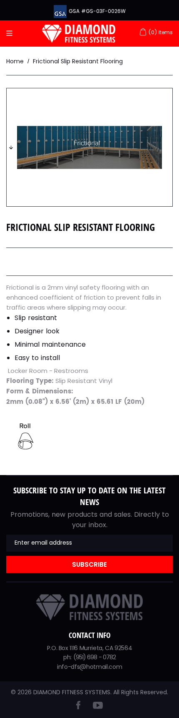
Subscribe (89, 564)
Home (15, 61)
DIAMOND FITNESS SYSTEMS (71, 692)
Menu (11, 33)
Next (11, 147)
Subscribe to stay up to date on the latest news (89, 496)
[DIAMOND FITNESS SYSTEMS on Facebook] (78, 707)
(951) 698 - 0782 (94, 657)
